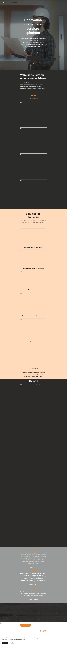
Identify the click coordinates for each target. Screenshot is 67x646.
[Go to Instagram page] (43, 631)
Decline (12, 643)
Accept (5, 643)
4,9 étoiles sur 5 (34, 66)
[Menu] (63, 7)
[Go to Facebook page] (40, 631)
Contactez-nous (25, 625)
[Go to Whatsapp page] (45, 631)
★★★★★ (33, 63)
